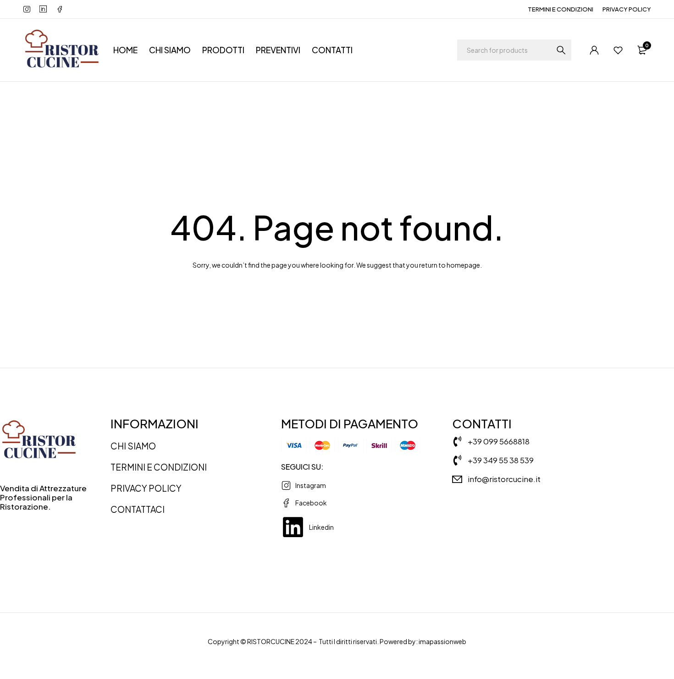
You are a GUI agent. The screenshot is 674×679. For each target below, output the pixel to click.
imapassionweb (442, 641)
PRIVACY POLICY (626, 9)
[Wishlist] (618, 50)
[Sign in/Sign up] (594, 50)
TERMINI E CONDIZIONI (560, 9)
